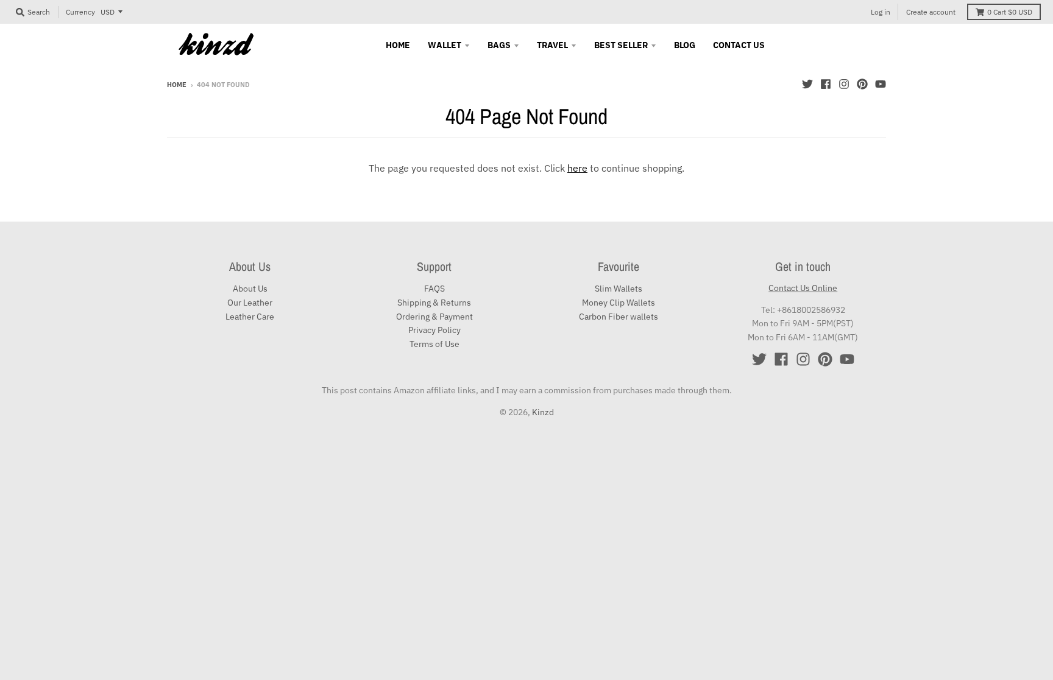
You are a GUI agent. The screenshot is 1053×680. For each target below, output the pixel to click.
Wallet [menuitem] (444, 45)
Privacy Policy (434, 329)
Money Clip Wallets (618, 302)
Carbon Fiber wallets (618, 316)
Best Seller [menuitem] (621, 45)
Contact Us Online (802, 287)
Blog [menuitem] (684, 45)
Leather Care (249, 316)
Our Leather (249, 302)
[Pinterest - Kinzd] (862, 84)
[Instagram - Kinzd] (843, 84)
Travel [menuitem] (552, 45)
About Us (250, 288)
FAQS (434, 288)
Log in (880, 11)
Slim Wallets (618, 288)
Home (176, 84)
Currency (80, 11)
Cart (1009, 11)
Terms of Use (434, 343)
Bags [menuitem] (499, 45)
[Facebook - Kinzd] (825, 84)
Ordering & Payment (434, 316)
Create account (931, 11)
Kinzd (543, 412)
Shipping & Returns (434, 302)
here (577, 168)
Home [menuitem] (398, 45)
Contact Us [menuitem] (739, 45)
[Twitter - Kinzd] (807, 84)
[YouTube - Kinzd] (880, 84)
